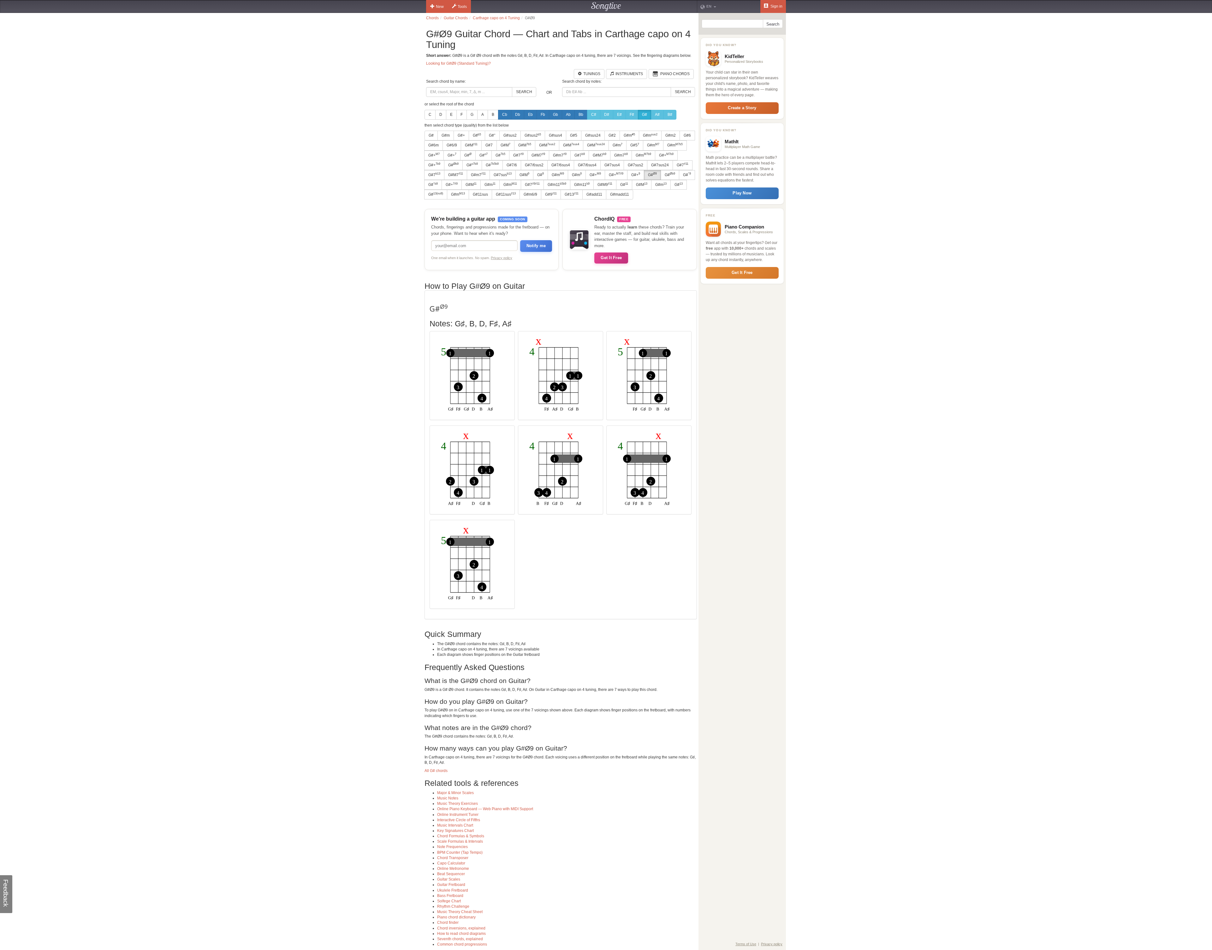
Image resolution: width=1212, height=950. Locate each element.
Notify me (536, 245)
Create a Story (742, 107)
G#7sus (503, 174)
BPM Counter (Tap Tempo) (460, 852)
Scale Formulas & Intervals (460, 841)
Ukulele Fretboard (452, 890)
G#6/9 (452, 145)
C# (593, 114)
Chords (432, 18)
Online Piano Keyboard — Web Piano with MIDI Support (485, 809)
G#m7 (560, 154)
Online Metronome (453, 868)
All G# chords (436, 771)
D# (606, 114)
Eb (530, 114)
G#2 (612, 135)
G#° (492, 135)
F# (632, 114)
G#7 (489, 145)
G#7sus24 (660, 165)
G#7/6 (512, 165)
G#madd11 (619, 194)
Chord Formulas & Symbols (460, 836)
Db (517, 114)
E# (619, 114)
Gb (555, 114)
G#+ (461, 135)
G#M (471, 145)
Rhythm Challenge (453, 906)
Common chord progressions (462, 944)
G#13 (572, 194)
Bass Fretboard (450, 896)
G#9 (551, 194)
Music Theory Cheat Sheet (460, 912)
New (440, 6)
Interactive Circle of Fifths (458, 820)
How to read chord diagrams (461, 933)
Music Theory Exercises (457, 803)
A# (657, 114)
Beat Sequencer (451, 874)
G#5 (573, 135)
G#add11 (594, 194)
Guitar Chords (456, 18)
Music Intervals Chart (455, 825)
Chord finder (448, 922)
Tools (462, 6)
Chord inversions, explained (461, 928)
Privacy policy (501, 258)
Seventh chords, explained (460, 939)
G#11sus (480, 194)
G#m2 (670, 135)
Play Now (742, 193)
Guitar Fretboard (451, 884)
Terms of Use (745, 944)
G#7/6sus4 (560, 165)
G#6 (687, 135)
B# (670, 114)
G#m (446, 135)
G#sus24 (593, 135)
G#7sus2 (635, 165)
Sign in (775, 6)
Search (524, 92)
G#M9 (604, 184)
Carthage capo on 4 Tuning (496, 18)
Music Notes (447, 798)
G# (644, 114)
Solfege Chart (449, 901)
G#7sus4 (612, 165)
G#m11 (557, 184)
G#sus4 (555, 135)
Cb (504, 114)
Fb (543, 114)
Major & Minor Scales (455, 793)
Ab (568, 114)
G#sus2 (510, 135)
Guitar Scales (448, 879)
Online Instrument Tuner (457, 814)
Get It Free (611, 257)
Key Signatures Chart (455, 830)
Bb (581, 114)
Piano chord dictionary (456, 917)
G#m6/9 (530, 194)
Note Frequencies (452, 847)
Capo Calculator (451, 863)
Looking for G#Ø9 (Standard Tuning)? (458, 63)
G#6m (433, 145)
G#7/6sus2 (534, 165)
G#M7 (538, 154)
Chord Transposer (452, 858)
